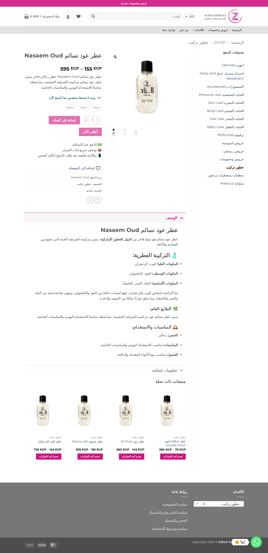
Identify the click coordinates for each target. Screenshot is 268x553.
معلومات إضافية (164, 370)
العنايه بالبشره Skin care (226, 103)
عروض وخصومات (218, 30)
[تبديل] (181, 217)
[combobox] (219, 504)
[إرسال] (93, 16)
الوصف (171, 217)
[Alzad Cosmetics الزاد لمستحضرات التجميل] (224, 16)
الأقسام (199, 30)
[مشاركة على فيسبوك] (97, 199)
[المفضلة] (78, 16)
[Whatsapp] (256, 542)
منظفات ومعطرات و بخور (226, 175)
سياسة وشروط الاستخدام (169, 529)
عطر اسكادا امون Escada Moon (175, 443)
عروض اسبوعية (233, 143)
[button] (68, 16)
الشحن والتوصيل (175, 520)
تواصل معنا (168, 30)
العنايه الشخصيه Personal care (221, 95)
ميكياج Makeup (232, 183)
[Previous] (185, 428)
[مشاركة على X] (90, 199)
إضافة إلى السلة (64, 120)
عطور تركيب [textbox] (221, 504)
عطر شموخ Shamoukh (87, 441)
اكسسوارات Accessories (225, 87)
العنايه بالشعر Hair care (227, 119)
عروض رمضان (233, 151)
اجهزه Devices (233, 65)
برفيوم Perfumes (231, 135)
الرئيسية (237, 30)
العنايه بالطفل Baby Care (225, 127)
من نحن (183, 30)
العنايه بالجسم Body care (225, 111)
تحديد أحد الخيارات (173, 456)
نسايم (89, 190)
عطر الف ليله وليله (49, 441)
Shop (219, 42)
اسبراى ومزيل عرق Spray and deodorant (222, 76)
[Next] (24, 428)
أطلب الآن (90, 132)
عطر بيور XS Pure (132, 441)
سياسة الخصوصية (175, 504)
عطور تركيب (198, 42)
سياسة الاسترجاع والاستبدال (167, 513)
